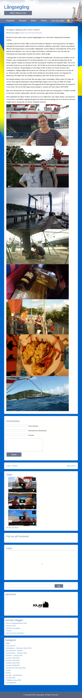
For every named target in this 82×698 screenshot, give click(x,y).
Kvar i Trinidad (12, 466)
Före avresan (10, 645)
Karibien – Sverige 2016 (14, 655)
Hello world (70, 466)
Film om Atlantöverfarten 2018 (16, 623)
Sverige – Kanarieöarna (14, 675)
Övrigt (8, 673)
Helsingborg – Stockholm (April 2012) (18, 648)
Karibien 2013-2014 (25, 33)
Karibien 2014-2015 (13, 660)
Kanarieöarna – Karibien (14, 650)
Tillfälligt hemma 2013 (13, 680)
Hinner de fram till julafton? (15, 633)
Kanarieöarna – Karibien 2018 (16, 653)
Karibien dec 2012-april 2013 (16, 668)
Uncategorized (11, 682)
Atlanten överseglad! (13, 628)
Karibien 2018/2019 (13, 665)
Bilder (33, 21)
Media (8, 670)
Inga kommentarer (37, 33)
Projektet (10, 21)
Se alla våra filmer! (12, 527)
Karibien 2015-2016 (13, 663)
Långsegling (16, 7)
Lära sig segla (57, 21)
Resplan (22, 21)
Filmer (44, 21)
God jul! (9, 630)
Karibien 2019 (11, 626)
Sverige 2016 (10, 678)
